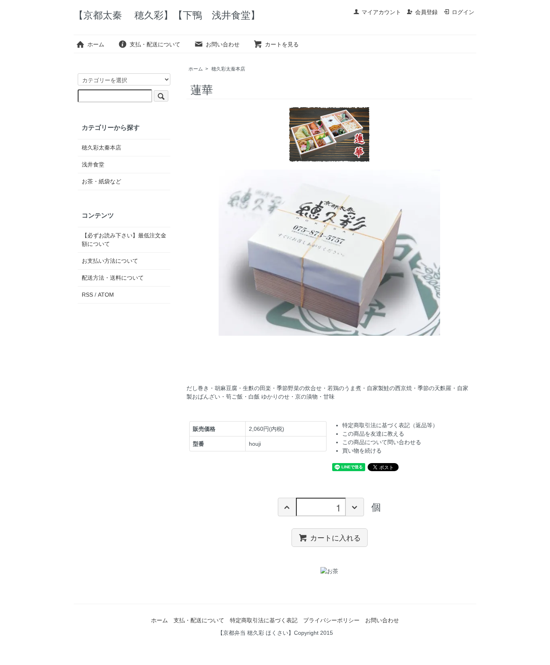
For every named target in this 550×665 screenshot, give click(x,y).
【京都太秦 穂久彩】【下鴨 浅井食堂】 (167, 15)
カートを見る (282, 44)
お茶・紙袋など (101, 181)
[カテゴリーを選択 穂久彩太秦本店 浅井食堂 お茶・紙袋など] (124, 87)
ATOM (106, 294)
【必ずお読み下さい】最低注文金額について (124, 239)
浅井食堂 (93, 164)
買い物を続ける (362, 450)
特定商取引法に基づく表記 (264, 620)
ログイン (463, 12)
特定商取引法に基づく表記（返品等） (390, 425)
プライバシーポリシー (331, 620)
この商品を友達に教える (373, 433)
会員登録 (426, 12)
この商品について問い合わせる (381, 442)
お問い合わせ (223, 44)
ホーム (95, 44)
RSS (87, 294)
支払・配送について (155, 44)
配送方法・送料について (113, 277)
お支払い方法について (110, 261)
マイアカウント (381, 12)
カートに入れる (335, 537)
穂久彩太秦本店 (228, 69)
